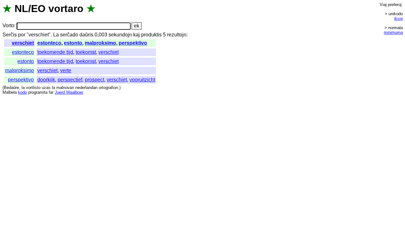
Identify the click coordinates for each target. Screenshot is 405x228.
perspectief (70, 79)
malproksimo (100, 43)
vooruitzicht (142, 79)
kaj (136, 34)
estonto (73, 43)
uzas (46, 87)
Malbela (10, 92)
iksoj (398, 18)
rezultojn (176, 34)
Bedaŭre (11, 87)
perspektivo (133, 43)
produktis (151, 34)
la (23, 87)
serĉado (69, 34)
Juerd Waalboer (69, 92)
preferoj (395, 4)
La (56, 34)
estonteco (49, 43)
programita (37, 92)
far (51, 92)
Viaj (383, 4)
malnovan (65, 87)
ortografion (108, 87)
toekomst (86, 52)
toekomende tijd (55, 52)
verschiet (23, 43)
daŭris (86, 34)
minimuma (393, 32)
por (21, 34)
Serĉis (10, 34)
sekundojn (120, 34)
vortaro (66, 8)
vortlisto (33, 87)
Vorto (8, 25)
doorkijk (46, 79)
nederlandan (86, 87)
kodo (22, 92)
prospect (94, 79)
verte (65, 70)
